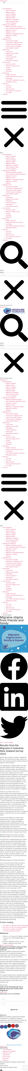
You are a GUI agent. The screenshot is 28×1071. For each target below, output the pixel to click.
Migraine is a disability (12, 19)
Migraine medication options (14, 26)
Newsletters (9, 55)
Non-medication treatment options (16, 28)
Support (8, 37)
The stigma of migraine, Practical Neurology (15, 925)
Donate (8, 67)
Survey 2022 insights (12, 41)
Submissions (9, 58)
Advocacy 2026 (10, 64)
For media (9, 92)
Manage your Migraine (9, 24)
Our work (8, 87)
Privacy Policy (4, 1065)
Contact (5, 94)
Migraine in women (11, 30)
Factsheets (9, 78)
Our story (8, 85)
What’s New (6, 49)
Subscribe (9, 71)
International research (12, 60)
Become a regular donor (13, 66)
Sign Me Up (14, 1010)
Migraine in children (11, 35)
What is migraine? (11, 10)
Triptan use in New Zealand (13, 44)
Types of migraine (11, 14)
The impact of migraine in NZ (14, 42)
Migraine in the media (12, 53)
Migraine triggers (11, 16)
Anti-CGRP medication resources (15, 80)
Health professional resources (14, 76)
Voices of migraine (11, 23)
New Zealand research (12, 48)
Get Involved (6, 62)
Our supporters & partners (13, 90)
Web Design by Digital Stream (8, 1067)
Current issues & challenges (14, 46)
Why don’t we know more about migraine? (15, 927)
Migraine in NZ (7, 39)
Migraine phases (10, 17)
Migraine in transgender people (15, 33)
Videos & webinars (11, 57)
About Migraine (7, 8)
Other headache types (12, 21)
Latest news (9, 51)
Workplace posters (11, 82)
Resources (6, 73)
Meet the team (10, 89)
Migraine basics (10, 12)
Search (2, 272)
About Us (5, 83)
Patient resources (11, 74)
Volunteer (8, 69)
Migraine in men (10, 32)
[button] (14, 124)
